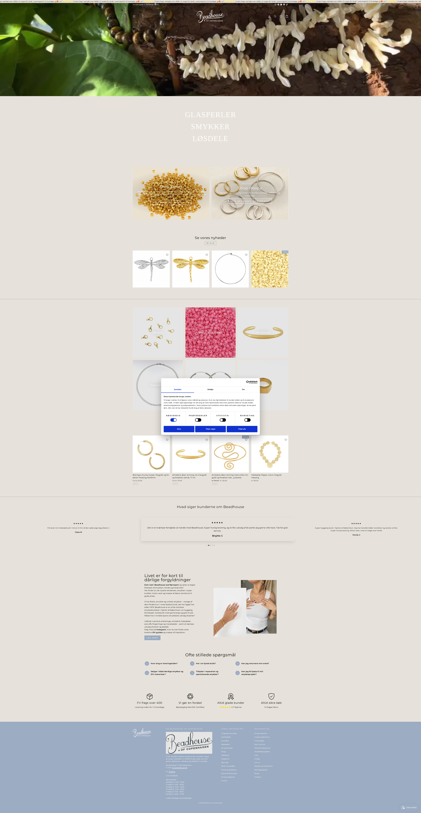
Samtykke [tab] (177, 389)
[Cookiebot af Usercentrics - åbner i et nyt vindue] (247, 382)
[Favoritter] (281, 16)
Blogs (256, 773)
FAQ (256, 755)
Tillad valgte (210, 429)
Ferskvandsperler (228, 777)
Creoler (224, 781)
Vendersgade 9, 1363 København (146, 4)
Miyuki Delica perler (229, 773)
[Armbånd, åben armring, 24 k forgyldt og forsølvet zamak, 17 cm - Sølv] (177, 484)
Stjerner (238, 707)
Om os (257, 762)
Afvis (179, 429)
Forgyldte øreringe (229, 733)
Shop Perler (181, 202)
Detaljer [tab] (211, 389)
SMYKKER (210, 126)
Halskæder (225, 744)
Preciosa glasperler (229, 770)
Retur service (259, 744)
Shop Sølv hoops (240, 201)
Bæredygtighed (260, 770)
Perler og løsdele (228, 766)
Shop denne (160, 202)
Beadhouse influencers (263, 766)
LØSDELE (210, 138)
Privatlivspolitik (260, 733)
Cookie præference (262, 737)
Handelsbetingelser (262, 752)
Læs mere (152, 638)
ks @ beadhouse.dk (179, 768)
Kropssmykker (227, 748)
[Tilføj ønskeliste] (167, 254)
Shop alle (263, 201)
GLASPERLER (210, 114)
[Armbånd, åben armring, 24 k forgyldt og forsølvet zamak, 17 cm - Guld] (174, 484)
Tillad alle (242, 429)
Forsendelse (259, 741)
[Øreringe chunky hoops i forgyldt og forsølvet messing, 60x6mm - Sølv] (137, 484)
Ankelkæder (226, 737)
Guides (257, 759)
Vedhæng (225, 755)
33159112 (172, 772)
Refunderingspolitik (262, 748)
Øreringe (224, 762)
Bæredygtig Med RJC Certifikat (190, 707)
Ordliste (257, 777)
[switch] (198, 420)
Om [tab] (243, 389)
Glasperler (225, 759)
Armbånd (225, 741)
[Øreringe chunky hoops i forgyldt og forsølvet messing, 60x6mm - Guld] (134, 484)
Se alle (210, 243)
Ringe (223, 752)
